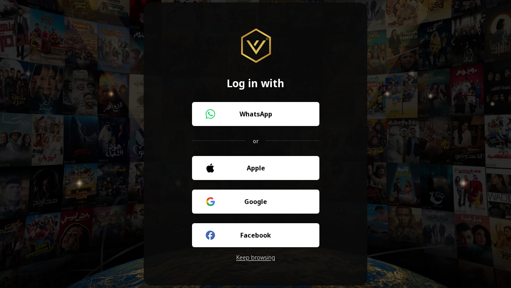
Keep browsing (255, 257)
